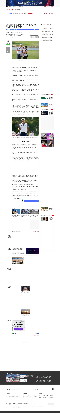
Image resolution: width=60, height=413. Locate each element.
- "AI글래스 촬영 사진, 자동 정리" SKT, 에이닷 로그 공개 (13, 397)
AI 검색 (10, 13)
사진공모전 (51, 395)
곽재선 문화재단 (50, 397)
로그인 (53, 6)
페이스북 (7, 48)
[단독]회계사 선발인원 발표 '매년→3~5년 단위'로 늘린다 (43, 380)
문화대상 (40, 395)
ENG (45, 6)
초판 (51, 6)
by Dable (10, 270)
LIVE (7, 6)
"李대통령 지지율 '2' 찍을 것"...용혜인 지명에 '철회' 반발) (19, 249)
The (52, 13)
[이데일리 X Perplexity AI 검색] (22, 29)
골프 (22, 13)
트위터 (9, 48)
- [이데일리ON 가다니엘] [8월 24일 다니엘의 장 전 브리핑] (30, 396)
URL (9, 52)
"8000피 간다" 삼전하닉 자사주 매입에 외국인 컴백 (42, 377)
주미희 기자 (8, 43)
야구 (18, 13)
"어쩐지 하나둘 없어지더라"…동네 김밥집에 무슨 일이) (19, 248)
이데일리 (15, 9)
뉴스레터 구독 (34, 231)
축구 (20, 13)
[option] (23, 6)
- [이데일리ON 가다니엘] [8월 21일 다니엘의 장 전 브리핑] (30, 397)
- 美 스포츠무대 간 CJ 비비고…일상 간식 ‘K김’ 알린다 (13, 395)
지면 (49, 6)
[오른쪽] (52, 94)
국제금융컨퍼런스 (45, 397)
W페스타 (47, 395)
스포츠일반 (25, 13)
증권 (50, 24)
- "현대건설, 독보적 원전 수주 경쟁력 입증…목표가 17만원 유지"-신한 (13, 396)
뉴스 (48, 24)
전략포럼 (44, 395)
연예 (52, 24)
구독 (47, 6)
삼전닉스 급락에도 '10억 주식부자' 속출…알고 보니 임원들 (44, 381)
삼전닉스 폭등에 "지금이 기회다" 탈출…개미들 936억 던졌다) (20, 252)
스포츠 (15, 13)
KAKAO (7, 52)
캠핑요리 (40, 397)
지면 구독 (38, 231)
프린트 (9, 50)
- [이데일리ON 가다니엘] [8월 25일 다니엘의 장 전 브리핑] (30, 395)
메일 (7, 50)
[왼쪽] (22, 257)
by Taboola (9, 237)
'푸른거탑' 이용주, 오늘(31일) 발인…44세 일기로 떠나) (19, 253)
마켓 (49, 13)
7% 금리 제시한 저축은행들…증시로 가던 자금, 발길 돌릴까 (44, 376)
